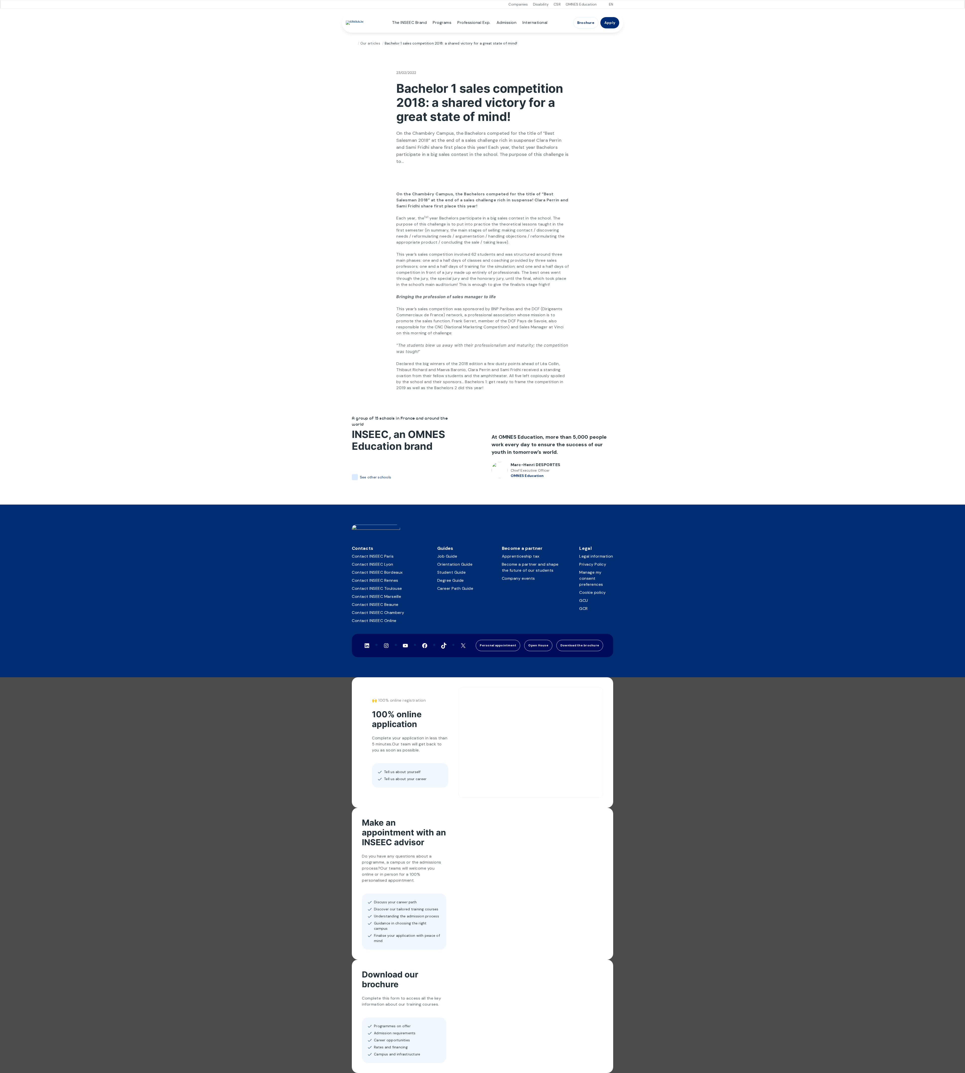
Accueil (354, 43)
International (535, 22)
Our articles (370, 43)
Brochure (585, 22)
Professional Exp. (474, 22)
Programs (442, 22)
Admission (507, 22)
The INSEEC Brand (409, 22)
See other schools (375, 477)
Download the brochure (579, 645)
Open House (538, 645)
